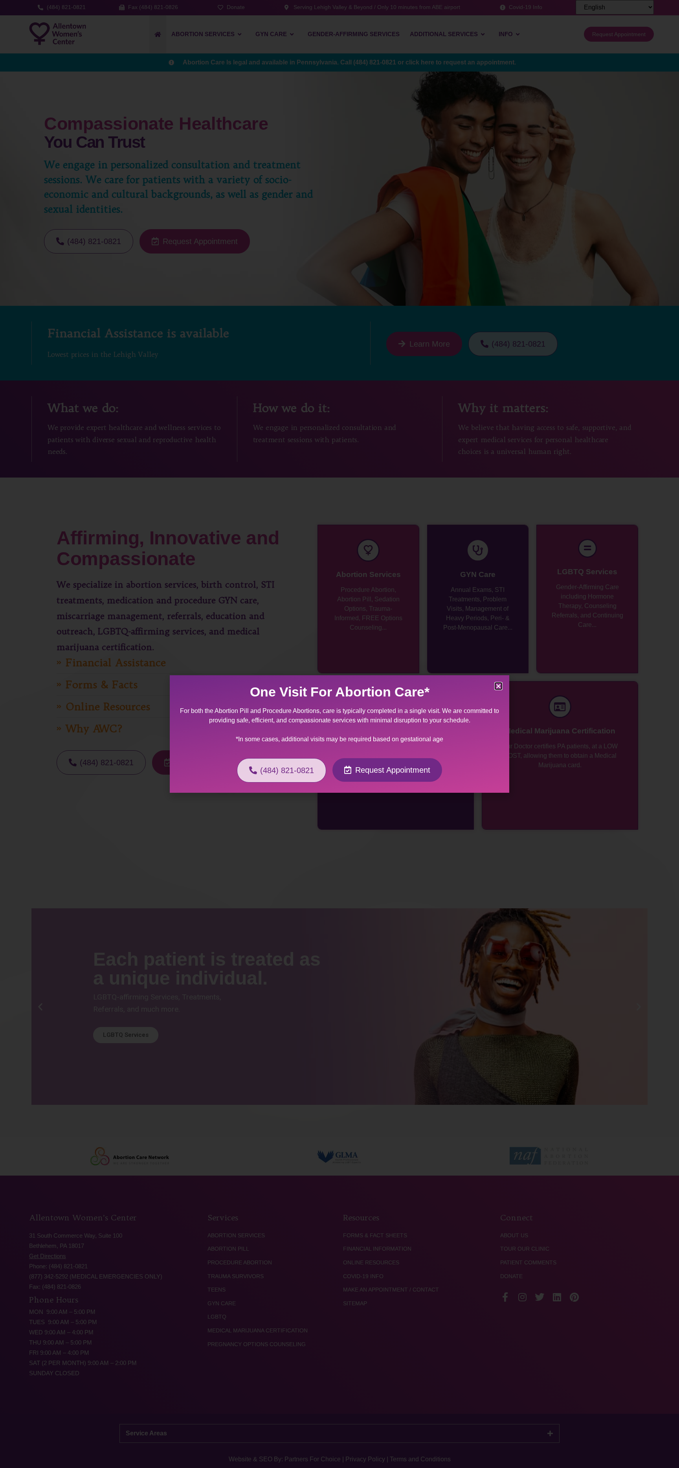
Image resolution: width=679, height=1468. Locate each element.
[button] (498, 686)
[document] (339, 734)
